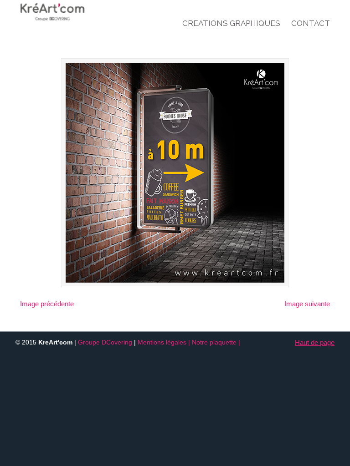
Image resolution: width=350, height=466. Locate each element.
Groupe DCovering (105, 342)
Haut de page (315, 342)
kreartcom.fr (70, 12)
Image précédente (47, 304)
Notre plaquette (214, 342)
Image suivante (307, 304)
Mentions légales (162, 342)
